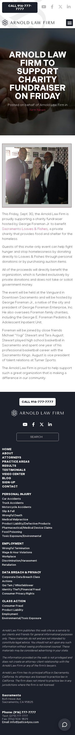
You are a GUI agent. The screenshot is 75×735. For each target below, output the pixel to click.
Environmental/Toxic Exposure (21, 618)
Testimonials (14, 470)
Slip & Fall (8, 511)
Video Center (13, 474)
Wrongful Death (12, 515)
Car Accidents (11, 498)
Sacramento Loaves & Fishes (25, 229)
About (7, 453)
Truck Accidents (13, 503)
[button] (69, 22)
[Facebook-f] (52, 7)
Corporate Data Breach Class (21, 577)
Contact (10, 486)
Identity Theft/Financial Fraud (21, 589)
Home (6, 449)
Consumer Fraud (12, 605)
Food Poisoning (12, 532)
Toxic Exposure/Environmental (21, 536)
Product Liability (12, 610)
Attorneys (11, 457)
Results (9, 466)
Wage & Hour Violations (17, 552)
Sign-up (8, 482)
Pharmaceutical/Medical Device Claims (27, 527)
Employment (10, 614)
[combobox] (37, 437)
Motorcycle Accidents (16, 507)
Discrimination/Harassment (19, 560)
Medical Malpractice (15, 519)
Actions (7, 581)
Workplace (9, 556)
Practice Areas (16, 461)
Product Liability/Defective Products (26, 523)
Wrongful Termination (16, 548)
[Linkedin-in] (69, 7)
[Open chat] (64, 724)
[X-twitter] (60, 7)
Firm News (38, 110)
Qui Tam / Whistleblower (17, 585)
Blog (6, 478)
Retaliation (9, 565)
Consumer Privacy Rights (18, 593)
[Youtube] (44, 7)
